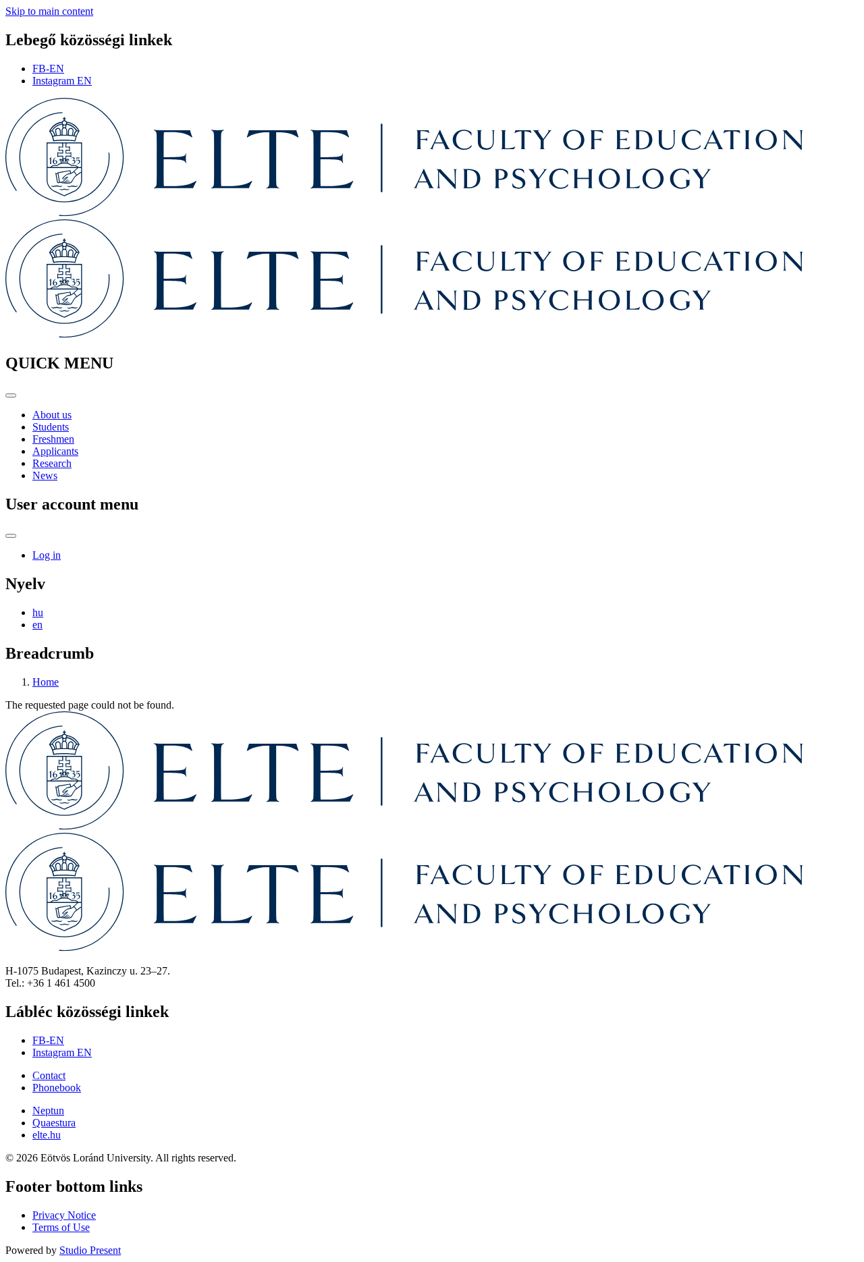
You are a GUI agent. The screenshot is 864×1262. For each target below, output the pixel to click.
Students (50, 427)
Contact (48, 1075)
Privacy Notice (64, 1215)
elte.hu (46, 1135)
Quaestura (54, 1122)
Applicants (55, 451)
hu (37, 612)
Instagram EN (62, 80)
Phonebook (56, 1087)
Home (45, 682)
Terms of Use (61, 1227)
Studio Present (90, 1250)
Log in (46, 555)
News (44, 475)
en (37, 624)
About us (52, 414)
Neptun (48, 1110)
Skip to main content (49, 11)
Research (52, 463)
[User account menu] (10, 536)
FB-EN (48, 68)
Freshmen (53, 439)
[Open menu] (10, 395)
